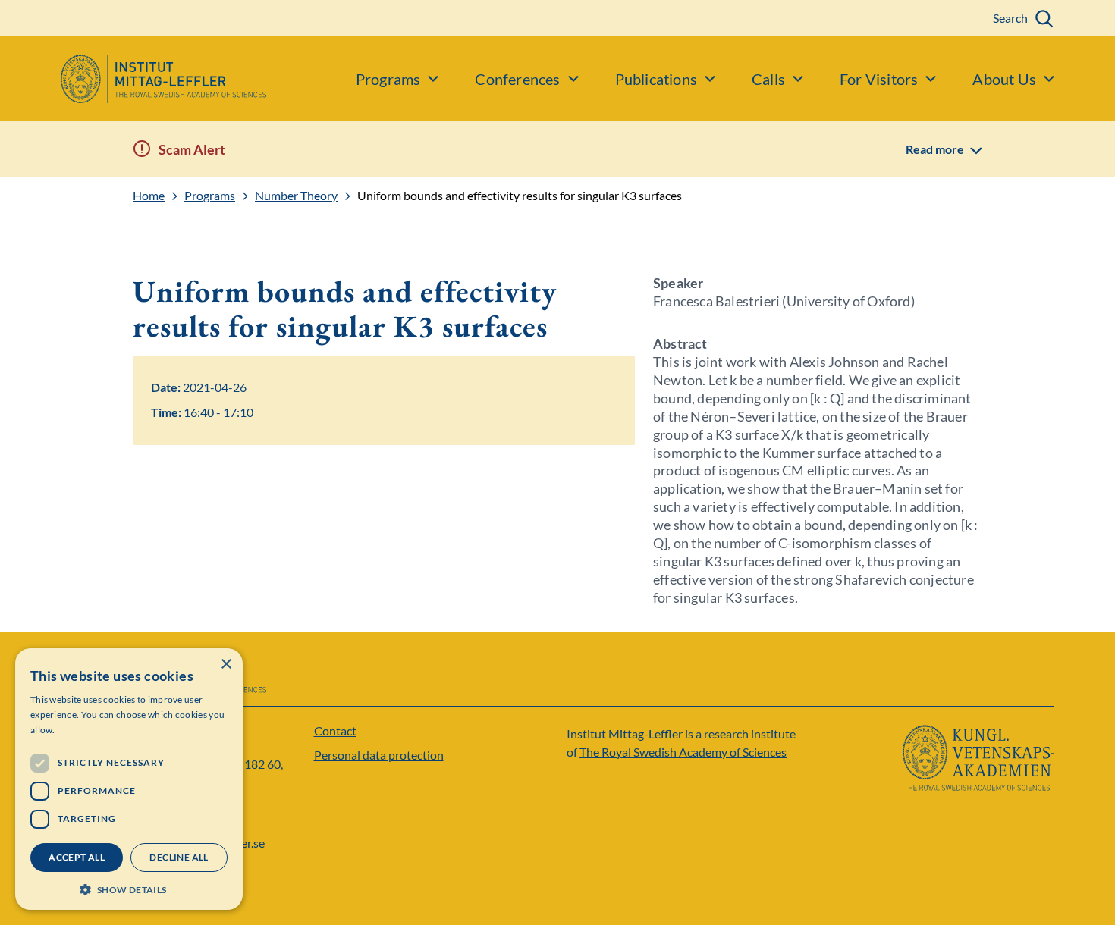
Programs (209, 196)
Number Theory (296, 196)
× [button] (225, 664)
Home (149, 196)
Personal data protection (379, 755)
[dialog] (129, 779)
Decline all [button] (178, 857)
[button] (129, 888)
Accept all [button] (77, 857)
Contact (335, 730)
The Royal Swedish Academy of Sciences (683, 752)
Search (1010, 18)
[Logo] (133, 78)
